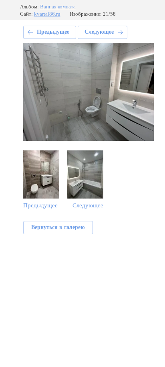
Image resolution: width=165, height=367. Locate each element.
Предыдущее (53, 32)
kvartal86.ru (47, 14)
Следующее (99, 32)
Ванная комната (58, 7)
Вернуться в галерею (58, 227)
